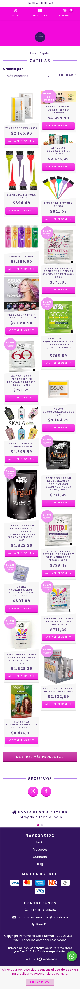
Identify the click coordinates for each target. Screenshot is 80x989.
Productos (40, 849)
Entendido (40, 981)
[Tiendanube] (40, 960)
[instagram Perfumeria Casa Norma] (33, 792)
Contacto (40, 857)
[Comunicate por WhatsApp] (72, 956)
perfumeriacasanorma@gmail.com (42, 917)
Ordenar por (13, 69)
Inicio (33, 53)
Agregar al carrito (21, 140)
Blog (40, 864)
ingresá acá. (19, 951)
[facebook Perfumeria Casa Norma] (46, 792)
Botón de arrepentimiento (51, 951)
